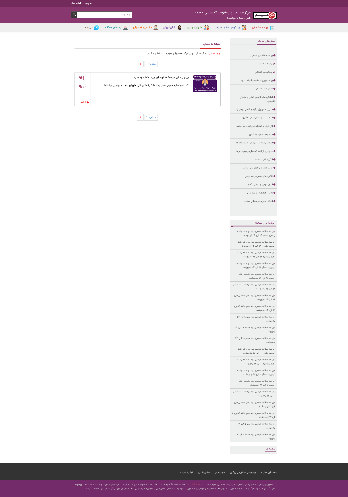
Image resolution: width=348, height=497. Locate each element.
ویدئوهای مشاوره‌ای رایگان (243, 473)
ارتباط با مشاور (155, 53)
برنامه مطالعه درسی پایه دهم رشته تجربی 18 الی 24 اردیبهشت (254, 308)
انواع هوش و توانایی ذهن (260, 185)
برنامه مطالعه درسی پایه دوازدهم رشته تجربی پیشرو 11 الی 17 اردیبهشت (256, 362)
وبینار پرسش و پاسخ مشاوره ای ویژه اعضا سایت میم (161, 77)
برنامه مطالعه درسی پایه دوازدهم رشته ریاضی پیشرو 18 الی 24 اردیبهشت (256, 233)
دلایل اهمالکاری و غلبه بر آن (259, 193)
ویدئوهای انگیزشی (263, 72)
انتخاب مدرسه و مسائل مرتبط (259, 201)
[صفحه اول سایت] (265, 16)
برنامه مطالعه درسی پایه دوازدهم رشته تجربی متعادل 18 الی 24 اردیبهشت (256, 265)
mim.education (194, 485)
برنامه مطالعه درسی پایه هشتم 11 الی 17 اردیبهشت (255, 437)
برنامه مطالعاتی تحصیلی (261, 55)
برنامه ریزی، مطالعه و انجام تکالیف (256, 81)
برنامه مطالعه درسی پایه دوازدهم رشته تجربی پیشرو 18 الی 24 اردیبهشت (256, 255)
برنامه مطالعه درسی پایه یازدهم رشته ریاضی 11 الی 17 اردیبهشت (257, 383)
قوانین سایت (186, 473)
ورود (87, 3)
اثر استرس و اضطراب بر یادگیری (257, 118)
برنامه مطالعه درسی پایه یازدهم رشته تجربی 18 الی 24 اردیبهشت (253, 287)
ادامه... (82, 102)
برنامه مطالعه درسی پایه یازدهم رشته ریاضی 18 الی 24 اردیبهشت (257, 276)
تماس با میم (204, 473)
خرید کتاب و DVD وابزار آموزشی (257, 168)
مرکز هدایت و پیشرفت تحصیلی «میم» (186, 53)
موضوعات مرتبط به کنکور (261, 135)
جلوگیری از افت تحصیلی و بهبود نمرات (254, 151)
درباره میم (220, 473)
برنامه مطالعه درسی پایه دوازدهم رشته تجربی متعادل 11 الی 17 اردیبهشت (256, 372)
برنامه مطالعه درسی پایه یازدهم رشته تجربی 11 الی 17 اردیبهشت (253, 394)
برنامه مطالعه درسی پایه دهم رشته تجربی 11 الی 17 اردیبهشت (253, 415)
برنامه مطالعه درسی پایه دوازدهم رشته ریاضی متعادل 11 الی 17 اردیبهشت (256, 351)
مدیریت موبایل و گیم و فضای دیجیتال (254, 110)
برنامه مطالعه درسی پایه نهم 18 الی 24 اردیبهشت (256, 319)
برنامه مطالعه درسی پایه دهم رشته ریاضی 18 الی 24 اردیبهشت (254, 298)
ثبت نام (75, 3)
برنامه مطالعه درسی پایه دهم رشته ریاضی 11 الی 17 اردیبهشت (253, 405)
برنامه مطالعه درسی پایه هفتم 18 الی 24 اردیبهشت (255, 340)
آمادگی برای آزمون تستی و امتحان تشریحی (257, 99)
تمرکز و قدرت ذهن (264, 89)
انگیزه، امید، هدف (264, 160)
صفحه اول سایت (269, 473)
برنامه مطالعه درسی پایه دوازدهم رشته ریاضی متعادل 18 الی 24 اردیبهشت (256, 244)
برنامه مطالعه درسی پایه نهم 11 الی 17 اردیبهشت (256, 426)
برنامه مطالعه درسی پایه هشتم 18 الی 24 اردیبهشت (255, 330)
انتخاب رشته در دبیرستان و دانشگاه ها (254, 143)
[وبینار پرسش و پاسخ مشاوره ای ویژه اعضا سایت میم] (206, 82)
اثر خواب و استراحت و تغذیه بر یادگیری (254, 126)
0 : (84, 87)
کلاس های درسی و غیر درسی (259, 176)
